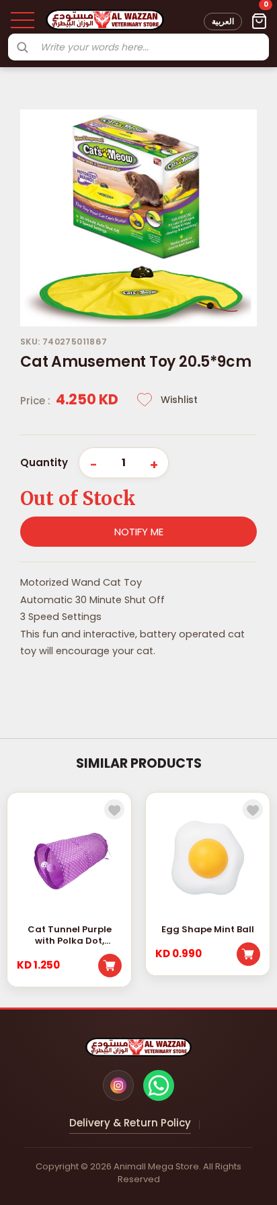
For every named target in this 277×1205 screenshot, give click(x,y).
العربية (223, 21)
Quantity (44, 462)
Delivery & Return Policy (130, 1123)
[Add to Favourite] (114, 809)
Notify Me (138, 532)
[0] (259, 21)
